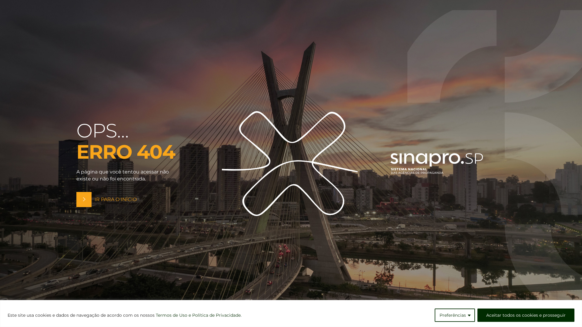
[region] (291, 313)
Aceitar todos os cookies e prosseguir (526, 315)
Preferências (453, 315)
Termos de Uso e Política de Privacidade (198, 315)
